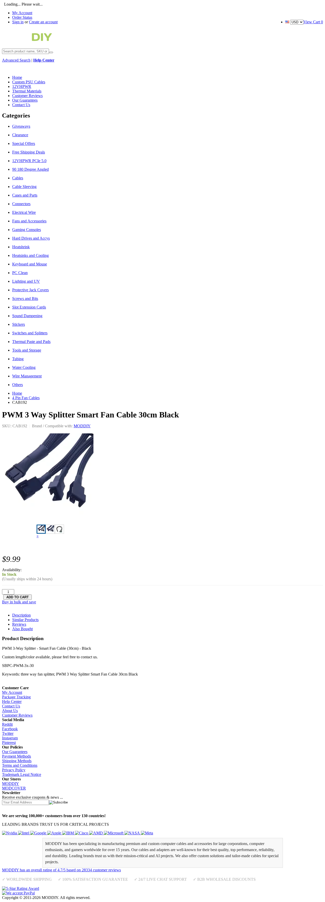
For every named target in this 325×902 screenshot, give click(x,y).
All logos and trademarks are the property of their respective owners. (146, 897)
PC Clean (20, 273)
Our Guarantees (14, 752)
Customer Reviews (17, 715)
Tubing (18, 359)
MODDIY (82, 426)
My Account (22, 13)
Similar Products (25, 620)
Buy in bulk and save (19, 602)
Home (17, 393)
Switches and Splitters (29, 333)
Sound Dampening (27, 316)
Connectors (21, 204)
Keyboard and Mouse (29, 264)
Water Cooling (24, 367)
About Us (10, 710)
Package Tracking (16, 697)
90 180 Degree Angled (30, 169)
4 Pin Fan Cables (26, 398)
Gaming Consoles (26, 229)
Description (21, 615)
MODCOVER (14, 788)
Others (17, 384)
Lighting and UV (26, 281)
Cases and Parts (24, 195)
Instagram (10, 738)
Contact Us (11, 706)
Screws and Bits (25, 298)
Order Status (22, 17)
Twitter (7, 733)
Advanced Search (16, 60)
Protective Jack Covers (30, 290)
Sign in (18, 22)
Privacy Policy (13, 770)
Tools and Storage (26, 350)
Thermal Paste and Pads (31, 341)
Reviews (19, 624)
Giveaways (21, 126)
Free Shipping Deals (28, 152)
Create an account (43, 22)
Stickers (18, 324)
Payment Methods (16, 756)
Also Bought (22, 629)
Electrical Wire (24, 212)
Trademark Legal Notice (21, 774)
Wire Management (27, 376)
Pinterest (9, 742)
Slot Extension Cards (29, 307)
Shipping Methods (16, 761)
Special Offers (23, 143)
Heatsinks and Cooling (30, 255)
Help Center (12, 701)
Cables (17, 178)
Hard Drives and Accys (31, 238)
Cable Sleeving (24, 186)
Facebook (10, 729)
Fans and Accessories (29, 221)
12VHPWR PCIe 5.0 (29, 161)
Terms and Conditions (19, 765)
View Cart (313, 22)
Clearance (20, 135)
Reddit (7, 724)
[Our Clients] (77, 833)
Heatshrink (21, 247)
